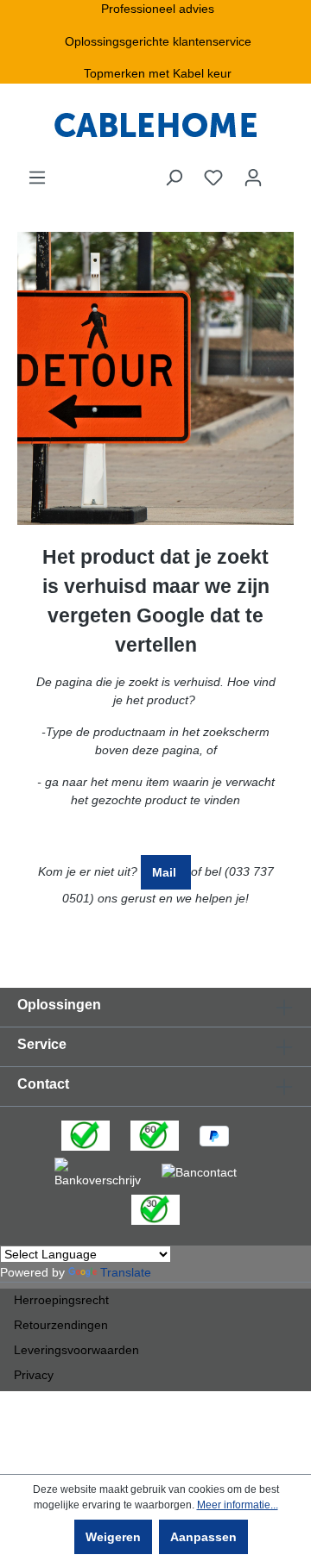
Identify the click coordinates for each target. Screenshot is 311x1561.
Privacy (34, 1375)
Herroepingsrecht (61, 1300)
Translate (125, 1272)
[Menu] (37, 177)
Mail (166, 872)
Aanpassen (203, 1537)
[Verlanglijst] (213, 177)
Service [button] (42, 1044)
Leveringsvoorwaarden (76, 1350)
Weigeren (113, 1537)
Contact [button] (43, 1084)
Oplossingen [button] (59, 1004)
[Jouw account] (253, 177)
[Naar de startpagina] (155, 125)
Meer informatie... (237, 1505)
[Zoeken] (174, 177)
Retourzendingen (61, 1325)
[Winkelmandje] (283, 170)
